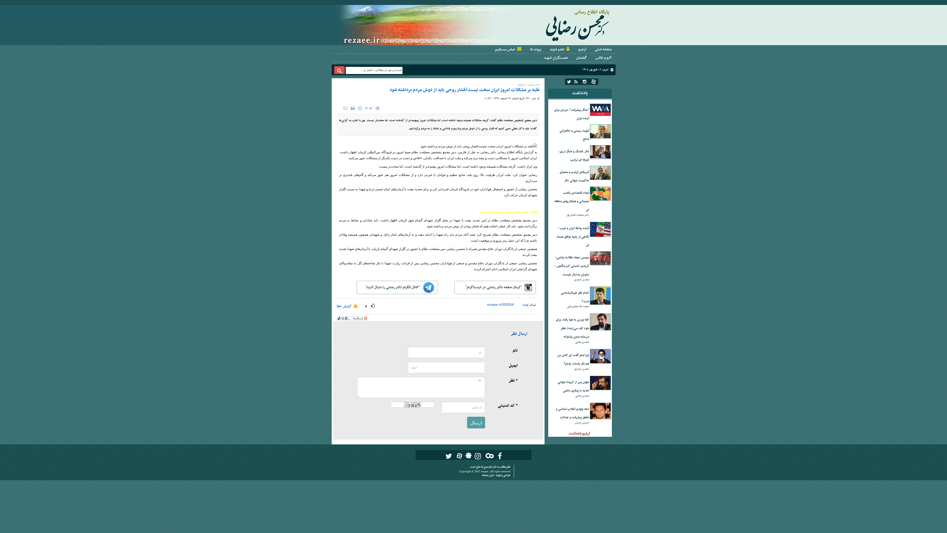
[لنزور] (468, 457)
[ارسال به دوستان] (345, 108)
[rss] (576, 81)
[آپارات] (593, 81)
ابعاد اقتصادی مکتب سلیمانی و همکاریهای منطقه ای (571, 201)
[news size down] (360, 108)
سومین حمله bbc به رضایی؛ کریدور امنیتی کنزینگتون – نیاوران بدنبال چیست (571, 266)
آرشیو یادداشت (579, 433)
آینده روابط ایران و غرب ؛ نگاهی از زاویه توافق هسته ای (573, 237)
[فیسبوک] (500, 456)
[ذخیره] (352, 108)
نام (515, 350)
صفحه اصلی (603, 49)
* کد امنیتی (508, 405)
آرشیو (582, 49)
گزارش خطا (344, 306)
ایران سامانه (488, 475)
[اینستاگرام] (584, 81)
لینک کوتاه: (529, 305)
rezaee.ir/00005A (500, 304)
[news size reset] (368, 108)
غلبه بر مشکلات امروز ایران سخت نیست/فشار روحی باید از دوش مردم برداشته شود (465, 90)
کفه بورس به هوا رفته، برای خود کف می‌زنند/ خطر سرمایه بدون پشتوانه (572, 328)
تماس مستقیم (505, 49)
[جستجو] (339, 70)
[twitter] (569, 81)
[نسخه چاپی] (340, 108)
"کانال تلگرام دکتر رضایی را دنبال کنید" (393, 287)
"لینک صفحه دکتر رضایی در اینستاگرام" (494, 287)
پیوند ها (535, 49)
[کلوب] (488, 456)
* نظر (513, 380)
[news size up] (377, 108)
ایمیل (513, 365)
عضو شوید (557, 49)
